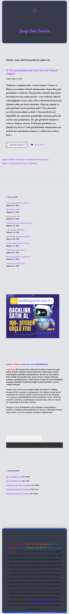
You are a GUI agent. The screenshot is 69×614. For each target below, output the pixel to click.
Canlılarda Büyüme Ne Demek (18, 493)
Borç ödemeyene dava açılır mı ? (18, 203)
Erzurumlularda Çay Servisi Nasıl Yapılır (32, 72)
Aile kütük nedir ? (13, 210)
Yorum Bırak (39, 145)
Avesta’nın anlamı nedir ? (16, 263)
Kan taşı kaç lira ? (13, 216)
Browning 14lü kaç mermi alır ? (18, 257)
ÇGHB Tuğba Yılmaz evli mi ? (18, 243)
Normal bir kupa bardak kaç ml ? (19, 223)
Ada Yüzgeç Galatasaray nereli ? (18, 237)
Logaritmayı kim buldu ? (16, 250)
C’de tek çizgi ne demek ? (16, 230)
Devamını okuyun (18, 146)
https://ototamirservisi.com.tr (34, 159)
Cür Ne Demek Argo (13, 477)
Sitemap (33, 163)
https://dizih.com (10, 159)
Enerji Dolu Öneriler (35, 31)
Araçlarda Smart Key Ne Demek (18, 485)
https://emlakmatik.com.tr (15, 163)
